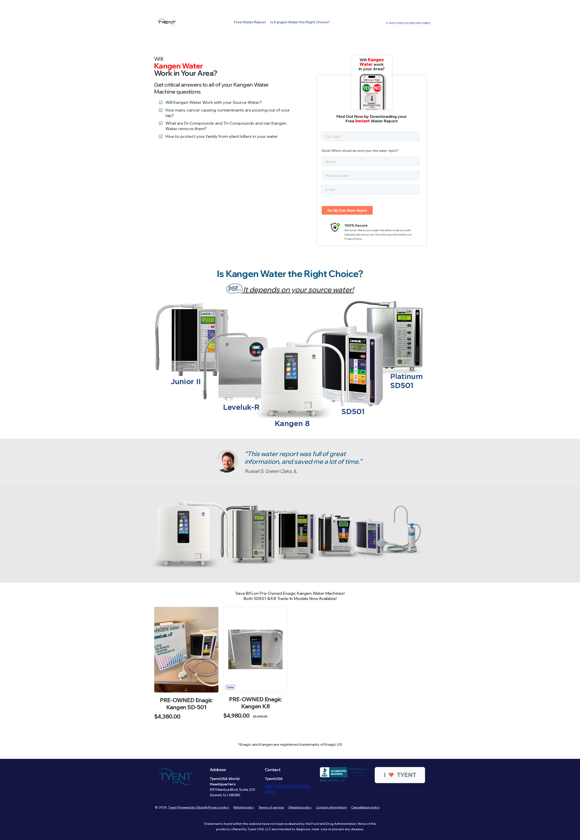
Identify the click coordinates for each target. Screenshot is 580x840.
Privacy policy (218, 807)
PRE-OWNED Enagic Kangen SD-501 (186, 704)
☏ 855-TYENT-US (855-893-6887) (407, 23)
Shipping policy (300, 807)
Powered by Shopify (193, 807)
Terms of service (271, 807)
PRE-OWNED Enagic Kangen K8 (255, 703)
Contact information (331, 807)
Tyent (172, 807)
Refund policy (244, 807)
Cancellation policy (365, 807)
